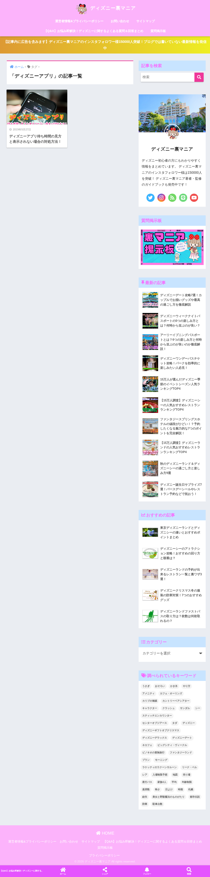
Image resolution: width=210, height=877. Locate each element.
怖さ (157, 789)
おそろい (160, 686)
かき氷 (174, 686)
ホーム (63, 874)
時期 (180, 789)
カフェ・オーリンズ (171, 693)
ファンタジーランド (181, 752)
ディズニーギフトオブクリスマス (160, 730)
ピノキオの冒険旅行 (153, 752)
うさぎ (146, 686)
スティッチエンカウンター (157, 715)
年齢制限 (187, 782)
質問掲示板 (158, 31)
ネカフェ (147, 745)
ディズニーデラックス (154, 737)
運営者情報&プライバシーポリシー (79, 21)
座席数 (146, 789)
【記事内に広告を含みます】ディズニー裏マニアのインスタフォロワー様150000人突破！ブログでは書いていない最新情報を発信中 (105, 45)
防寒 (144, 804)
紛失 (144, 796)
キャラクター (149, 708)
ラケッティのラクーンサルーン (159, 767)
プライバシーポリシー (104, 855)
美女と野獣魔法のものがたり (169, 796)
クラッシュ (168, 708)
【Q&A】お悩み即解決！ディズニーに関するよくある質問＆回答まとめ (93, 31)
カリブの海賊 (149, 700)
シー (197, 708)
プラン (146, 759)
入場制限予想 (160, 774)
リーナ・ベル (189, 767)
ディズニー (189, 723)
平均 (174, 782)
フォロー (147, 874)
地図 (175, 774)
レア (144, 774)
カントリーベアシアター (175, 700)
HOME (107, 833)
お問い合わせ (120, 21)
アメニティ (148, 693)
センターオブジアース (154, 723)
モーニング (161, 759)
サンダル (185, 708)
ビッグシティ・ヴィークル (172, 745)
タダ (174, 723)
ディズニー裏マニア (112, 8)
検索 (189, 874)
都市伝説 (195, 796)
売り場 (186, 774)
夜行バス (147, 782)
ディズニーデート (182, 737)
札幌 (190, 789)
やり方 (186, 686)
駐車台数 (157, 804)
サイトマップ (145, 21)
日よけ (169, 789)
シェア (105, 874)
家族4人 (162, 782)
